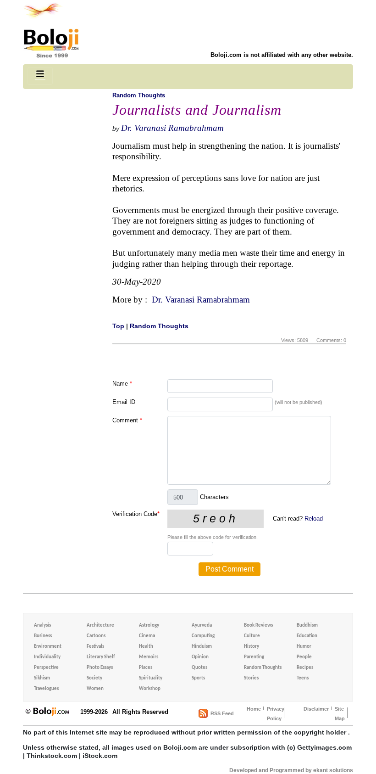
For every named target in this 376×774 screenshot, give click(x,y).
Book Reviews (258, 625)
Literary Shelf (101, 657)
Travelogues (46, 688)
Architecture (100, 625)
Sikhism (42, 678)
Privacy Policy (275, 713)
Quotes (199, 667)
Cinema (147, 636)
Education (307, 636)
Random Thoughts (138, 95)
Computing (203, 636)
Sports (198, 678)
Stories (251, 678)
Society (94, 678)
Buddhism (307, 625)
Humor (304, 646)
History (251, 646)
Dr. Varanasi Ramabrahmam (172, 128)
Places (145, 667)
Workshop (149, 688)
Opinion (200, 657)
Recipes (305, 667)
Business (43, 636)
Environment (47, 646)
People (304, 657)
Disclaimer (316, 709)
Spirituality (150, 678)
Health (146, 646)
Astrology (149, 625)
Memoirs (148, 657)
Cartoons (96, 636)
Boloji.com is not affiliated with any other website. (281, 54)
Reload (313, 518)
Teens (303, 678)
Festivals (95, 646)
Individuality (47, 657)
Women (95, 688)
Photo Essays (100, 667)
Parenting (254, 657)
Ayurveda (202, 625)
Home (254, 709)
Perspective (46, 667)
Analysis (42, 625)
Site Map (340, 713)
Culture (252, 636)
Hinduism (202, 646)
